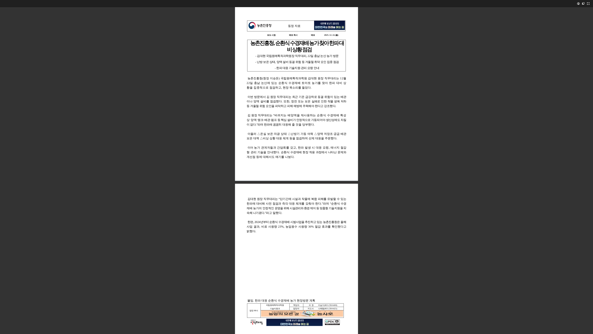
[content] (296, 170)
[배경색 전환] (583, 3)
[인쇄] (578, 3)
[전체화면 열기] (588, 3)
